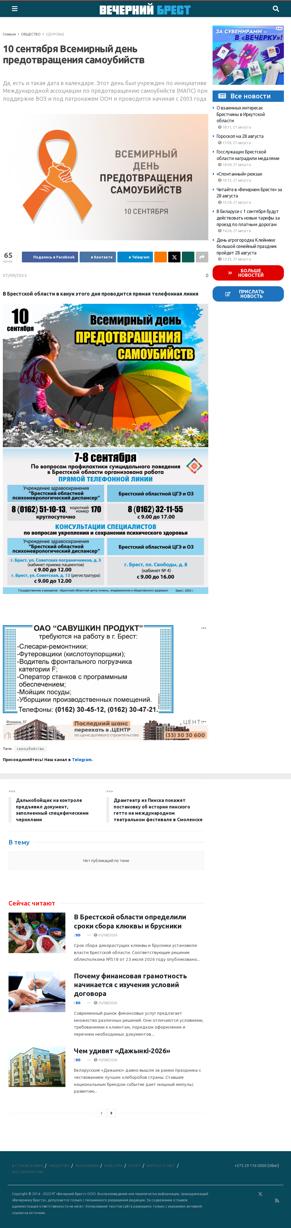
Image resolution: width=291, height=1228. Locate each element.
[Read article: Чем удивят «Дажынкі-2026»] (37, 1066)
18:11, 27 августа (236, 127)
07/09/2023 (15, 275)
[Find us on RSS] (277, 1200)
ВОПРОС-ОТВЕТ (161, 1166)
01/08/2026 (107, 935)
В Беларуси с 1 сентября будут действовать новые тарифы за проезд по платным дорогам (248, 218)
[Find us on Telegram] (268, 1194)
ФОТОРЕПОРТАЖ (27, 1172)
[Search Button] (276, 8)
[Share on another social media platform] (202, 257)
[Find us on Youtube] (269, 1200)
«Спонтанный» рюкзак (239, 173)
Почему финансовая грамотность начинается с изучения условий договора (130, 984)
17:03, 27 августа (236, 143)
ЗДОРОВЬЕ (55, 34)
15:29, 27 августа (236, 202)
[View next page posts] (111, 1113)
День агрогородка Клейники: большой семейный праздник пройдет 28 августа (247, 246)
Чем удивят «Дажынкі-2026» (122, 1051)
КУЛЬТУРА (113, 1166)
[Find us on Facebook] (235, 1194)
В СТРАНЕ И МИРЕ (27, 1166)
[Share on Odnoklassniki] (160, 257)
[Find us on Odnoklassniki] (252, 1194)
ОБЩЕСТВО (31, 34)
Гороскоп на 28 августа (240, 136)
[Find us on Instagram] (277, 1194)
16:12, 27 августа (236, 180)
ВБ (78, 935)
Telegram (82, 759)
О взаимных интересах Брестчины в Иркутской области (241, 114)
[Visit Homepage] (145, 8)
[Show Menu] (14, 8)
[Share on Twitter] (174, 257)
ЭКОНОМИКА (87, 1166)
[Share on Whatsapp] (188, 257)
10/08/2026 (107, 1060)
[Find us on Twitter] (260, 1194)
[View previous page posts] (101, 1113)
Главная (9, 34)
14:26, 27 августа (236, 231)
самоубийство (30, 749)
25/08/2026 (107, 1003)
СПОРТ (134, 1166)
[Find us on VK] (244, 1194)
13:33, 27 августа (236, 259)
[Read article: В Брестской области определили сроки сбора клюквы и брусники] (37, 933)
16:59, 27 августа (236, 165)
